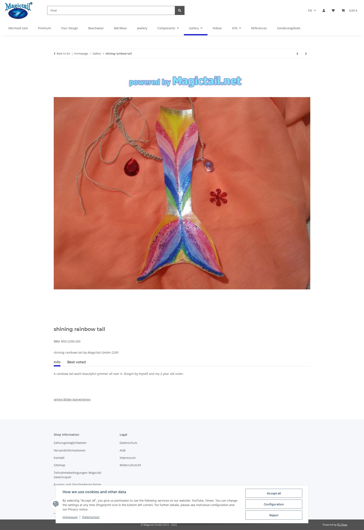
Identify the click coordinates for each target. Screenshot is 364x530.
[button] (323, 10)
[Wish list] (333, 10)
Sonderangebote (288, 28)
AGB (123, 450)
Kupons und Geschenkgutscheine (77, 484)
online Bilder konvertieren (72, 399)
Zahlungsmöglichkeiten (70, 443)
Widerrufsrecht (130, 465)
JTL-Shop (342, 524)
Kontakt (59, 458)
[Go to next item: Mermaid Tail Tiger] (306, 53)
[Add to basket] (57, 324)
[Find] (180, 10)
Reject (273, 515)
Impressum (70, 517)
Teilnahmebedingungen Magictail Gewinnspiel (77, 475)
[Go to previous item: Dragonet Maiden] (297, 53)
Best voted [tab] (76, 362)
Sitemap (59, 465)
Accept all (274, 493)
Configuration (274, 504)
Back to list (63, 53)
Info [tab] (57, 362)
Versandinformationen (70, 450)
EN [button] (310, 10)
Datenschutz (91, 517)
